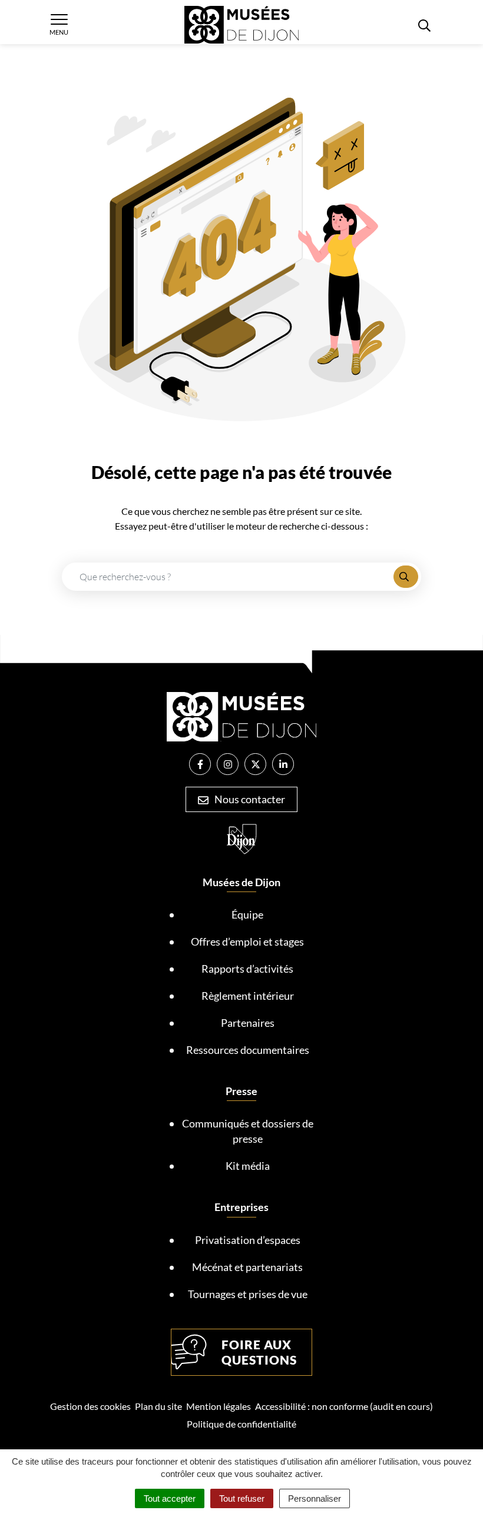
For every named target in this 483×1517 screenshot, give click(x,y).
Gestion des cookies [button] (90, 1406)
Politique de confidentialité (241, 1423)
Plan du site (158, 1406)
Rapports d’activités (247, 968)
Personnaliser (314, 1498)
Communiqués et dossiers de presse (247, 1131)
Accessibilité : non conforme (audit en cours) (344, 1406)
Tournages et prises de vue (247, 1294)
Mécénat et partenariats (247, 1266)
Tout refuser (241, 1498)
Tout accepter (170, 1498)
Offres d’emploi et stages (247, 941)
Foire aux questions (259, 1352)
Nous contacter (249, 799)
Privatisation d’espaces (247, 1239)
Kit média (248, 1165)
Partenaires (247, 1022)
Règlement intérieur (247, 995)
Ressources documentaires (247, 1049)
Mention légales (218, 1406)
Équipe (247, 914)
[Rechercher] (405, 576)
